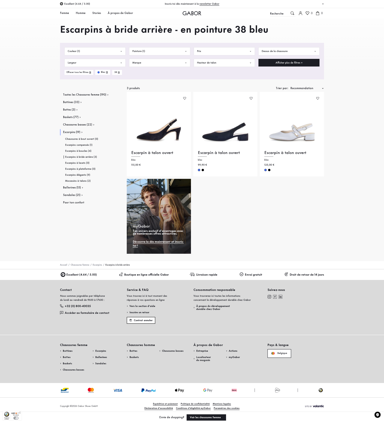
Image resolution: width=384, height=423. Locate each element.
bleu (199, 170)
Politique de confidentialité (195, 404)
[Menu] (20, 412)
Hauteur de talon (206, 63)
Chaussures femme (80, 265)
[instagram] (269, 296)
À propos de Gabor (120, 13)
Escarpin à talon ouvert (152, 153)
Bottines (67, 351)
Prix (199, 51)
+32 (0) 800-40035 (78, 306)
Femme (64, 13)
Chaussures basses (73, 370)
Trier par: (282, 88)
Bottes (66, 357)
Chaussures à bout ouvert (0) (81, 139)
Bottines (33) (71, 102)
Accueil (63, 265)
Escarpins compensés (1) (78, 145)
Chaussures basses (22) (77, 124)
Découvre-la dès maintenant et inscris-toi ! (158, 244)
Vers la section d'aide (142, 306)
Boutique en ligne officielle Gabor (146, 275)
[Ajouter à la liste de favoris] (184, 98)
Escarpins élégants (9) (77, 175)
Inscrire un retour (139, 312)
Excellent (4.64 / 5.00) (81, 275)
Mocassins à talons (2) (78, 181)
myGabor (234, 357)
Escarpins (97, 265)
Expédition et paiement (165, 404)
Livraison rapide (206, 275)
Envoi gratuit (253, 275)
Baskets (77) (70, 117)
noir (203, 170)
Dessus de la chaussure (275, 51)
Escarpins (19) (71, 132)
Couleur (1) (74, 51)
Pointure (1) (138, 51)
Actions (233, 351)
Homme (81, 13)
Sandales (100, 363)
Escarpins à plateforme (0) (80, 169)
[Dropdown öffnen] (71, 13)
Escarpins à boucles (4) (78, 151)
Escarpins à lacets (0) (77, 163)
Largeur (72, 63)
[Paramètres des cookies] (378, 415)
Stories (96, 13)
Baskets (67, 363)
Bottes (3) (69, 109)
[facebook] (275, 296)
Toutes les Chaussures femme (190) (84, 94)
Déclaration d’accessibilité (158, 408)
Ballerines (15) (72, 187)
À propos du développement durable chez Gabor (213, 307)
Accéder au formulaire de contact (87, 313)
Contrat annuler (143, 320)
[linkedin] (280, 296)
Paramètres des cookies (227, 408)
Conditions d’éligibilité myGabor (193, 408)
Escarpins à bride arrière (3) (81, 157)
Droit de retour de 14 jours (307, 275)
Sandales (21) (71, 195)
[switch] (16, 418)
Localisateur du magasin (203, 358)
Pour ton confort (73, 202)
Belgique (282, 353)
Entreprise (202, 351)
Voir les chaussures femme (206, 417)
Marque (136, 63)
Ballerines (101, 357)
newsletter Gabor (209, 4)
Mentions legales (222, 404)
